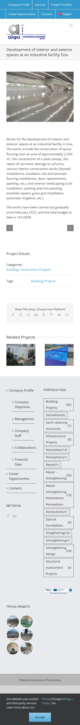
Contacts (15, 488)
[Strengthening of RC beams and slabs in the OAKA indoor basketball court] (26, 621)
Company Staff (22, 433)
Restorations (56, 512)
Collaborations (23, 447)
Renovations (56, 457)
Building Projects (43, 281)
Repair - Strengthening (58, 475)
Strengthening (58, 540)
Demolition (55, 415)
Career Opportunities (19, 476)
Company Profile (21, 390)
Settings (66, 699)
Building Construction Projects (28, 269)
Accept (40, 717)
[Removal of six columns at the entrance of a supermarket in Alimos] (26, 648)
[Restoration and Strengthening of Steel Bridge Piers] (26, 635)
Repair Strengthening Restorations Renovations (58, 495)
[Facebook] (8, 516)
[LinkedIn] (14, 516)
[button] (9, 228)
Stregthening (58, 533)
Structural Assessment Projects (58, 568)
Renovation (56, 450)
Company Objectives (22, 404)
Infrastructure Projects (58, 439)
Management (23, 419)
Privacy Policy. (46, 701)
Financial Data (21, 461)
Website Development (32, 680)
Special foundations (58, 522)
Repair (52, 465)
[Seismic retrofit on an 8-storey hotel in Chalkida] (12, 635)
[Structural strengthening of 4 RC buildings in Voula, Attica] (12, 621)
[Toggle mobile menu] (71, 25)
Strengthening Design (58, 551)
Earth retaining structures (58, 426)
